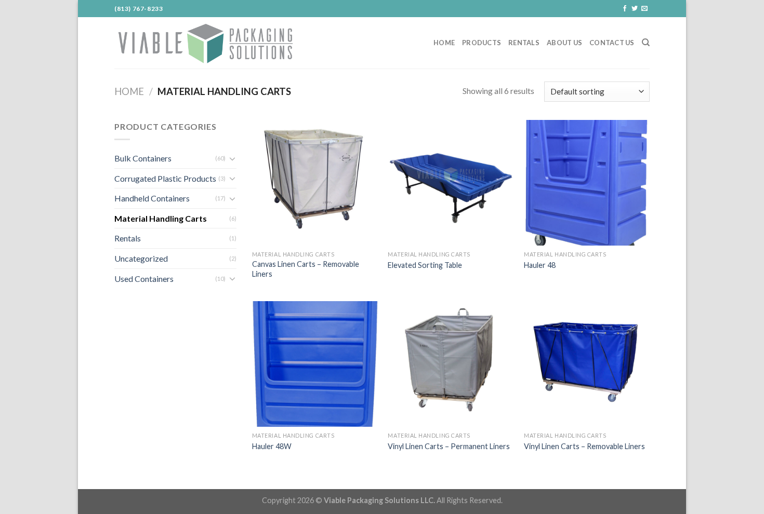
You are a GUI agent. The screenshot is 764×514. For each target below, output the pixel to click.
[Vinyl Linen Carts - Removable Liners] (587, 364)
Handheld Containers (152, 198)
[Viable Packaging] (205, 43)
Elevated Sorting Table (425, 265)
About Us (564, 42)
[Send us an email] (644, 8)
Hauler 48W (272, 446)
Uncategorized (141, 258)
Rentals (523, 42)
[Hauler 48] (587, 183)
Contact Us (612, 42)
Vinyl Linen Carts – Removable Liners (584, 446)
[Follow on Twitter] (634, 8)
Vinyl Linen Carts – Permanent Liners (449, 446)
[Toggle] (232, 158)
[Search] (646, 42)
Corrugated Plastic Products (165, 178)
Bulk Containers (143, 158)
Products (481, 42)
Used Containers (144, 278)
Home (444, 42)
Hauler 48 (540, 265)
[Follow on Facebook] (625, 8)
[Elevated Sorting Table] (450, 183)
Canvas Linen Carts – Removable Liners (305, 269)
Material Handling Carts (160, 218)
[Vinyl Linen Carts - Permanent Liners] (450, 364)
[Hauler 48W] (315, 364)
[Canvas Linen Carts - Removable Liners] (315, 183)
